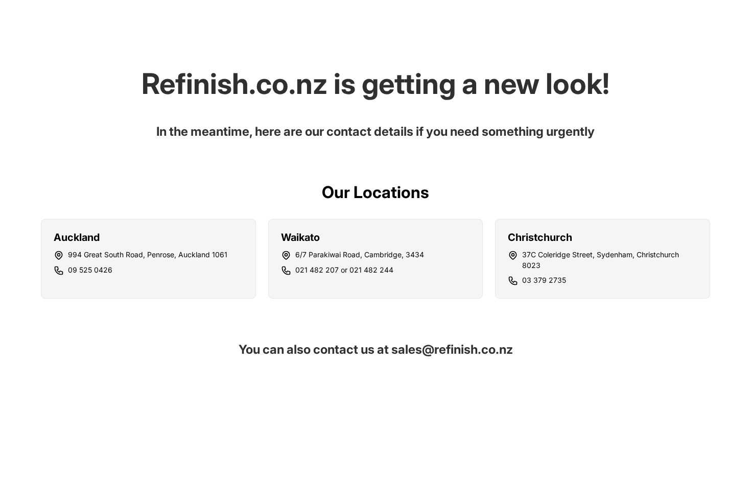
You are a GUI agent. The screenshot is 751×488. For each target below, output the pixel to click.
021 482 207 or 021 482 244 (344, 269)
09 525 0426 (90, 269)
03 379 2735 (544, 280)
